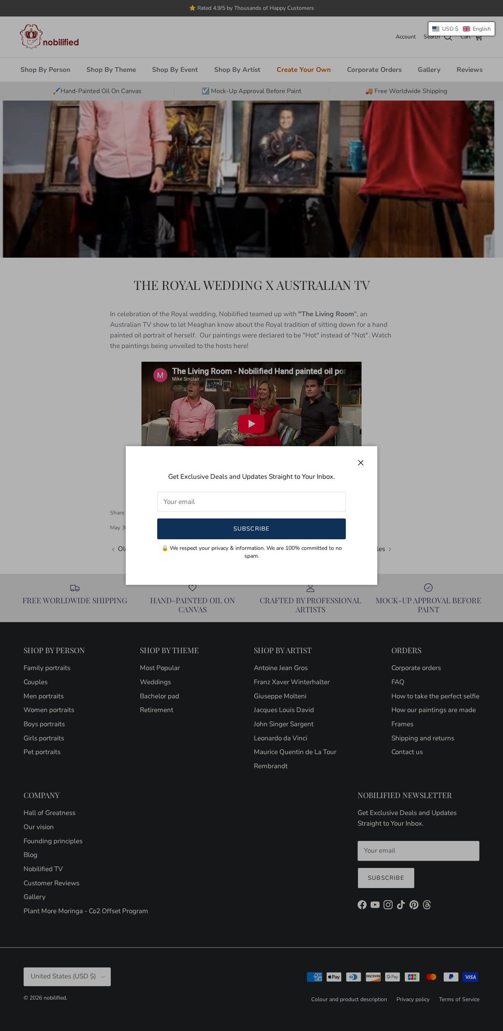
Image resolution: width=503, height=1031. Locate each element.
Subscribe (251, 529)
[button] (461, 29)
